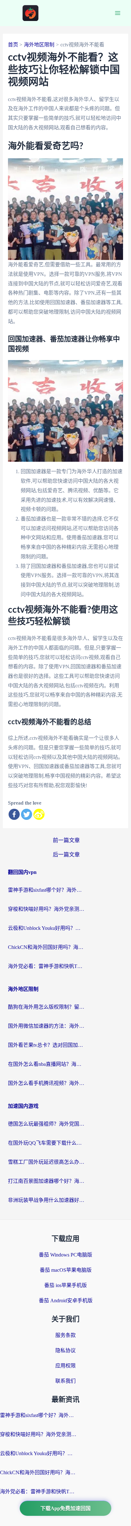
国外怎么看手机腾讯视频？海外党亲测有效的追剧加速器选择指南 (46, 1083)
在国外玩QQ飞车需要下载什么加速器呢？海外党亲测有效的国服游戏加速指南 (46, 1143)
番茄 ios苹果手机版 (65, 1285)
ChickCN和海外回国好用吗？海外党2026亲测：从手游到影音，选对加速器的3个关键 (46, 947)
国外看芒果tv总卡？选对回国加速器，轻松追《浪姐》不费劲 (46, 1045)
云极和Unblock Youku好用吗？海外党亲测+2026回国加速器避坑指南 (46, 928)
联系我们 (65, 1381)
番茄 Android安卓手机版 (66, 1300)
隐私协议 (65, 1350)
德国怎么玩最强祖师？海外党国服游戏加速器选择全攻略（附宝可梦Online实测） (46, 1124)
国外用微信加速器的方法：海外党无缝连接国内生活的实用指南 (46, 1026)
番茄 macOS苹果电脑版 (66, 1270)
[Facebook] (14, 814)
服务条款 (65, 1335)
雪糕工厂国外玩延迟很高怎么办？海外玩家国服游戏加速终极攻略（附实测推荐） (46, 1162)
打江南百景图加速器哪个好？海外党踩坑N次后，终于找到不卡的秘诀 (46, 1181)
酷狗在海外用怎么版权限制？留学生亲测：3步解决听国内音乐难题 (46, 1007)
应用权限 (65, 1365)
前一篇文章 (66, 840)
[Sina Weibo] (39, 814)
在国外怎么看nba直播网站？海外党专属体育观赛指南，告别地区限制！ (46, 1064)
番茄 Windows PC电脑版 (65, 1254)
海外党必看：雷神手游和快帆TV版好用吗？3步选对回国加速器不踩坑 (46, 966)
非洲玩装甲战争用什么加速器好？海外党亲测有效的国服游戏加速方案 (46, 1200)
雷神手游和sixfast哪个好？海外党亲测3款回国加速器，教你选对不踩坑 (46, 890)
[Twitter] (26, 814)
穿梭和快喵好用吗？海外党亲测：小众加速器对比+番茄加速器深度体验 (46, 909)
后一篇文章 (66, 854)
